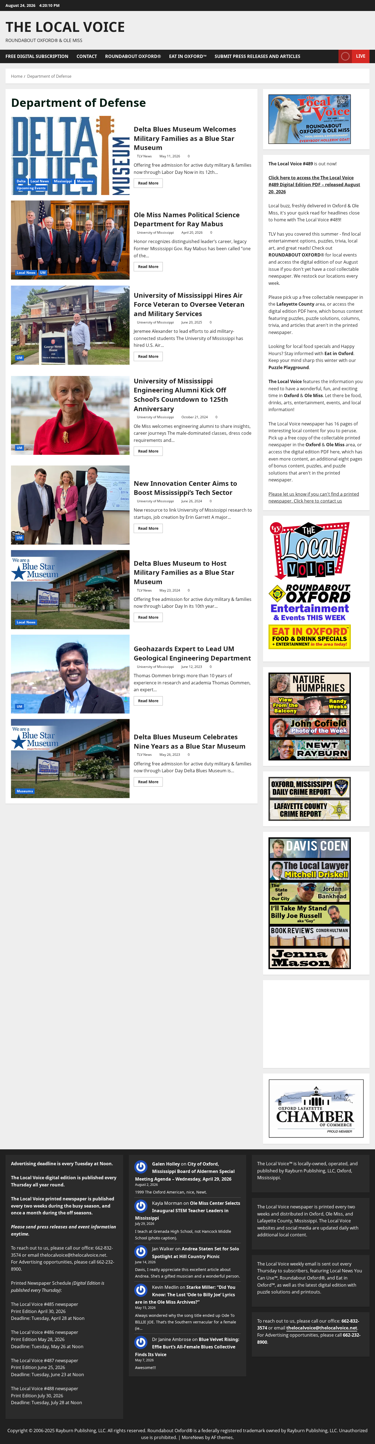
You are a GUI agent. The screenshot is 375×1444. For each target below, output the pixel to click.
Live (360, 56)
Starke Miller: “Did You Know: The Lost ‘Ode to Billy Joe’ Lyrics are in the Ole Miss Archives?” (185, 1294)
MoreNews (193, 1437)
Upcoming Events (31, 188)
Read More (150, 182)
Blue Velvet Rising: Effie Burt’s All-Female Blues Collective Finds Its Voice (187, 1346)
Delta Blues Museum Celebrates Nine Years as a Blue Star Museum (70, 758)
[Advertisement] (316, 1024)
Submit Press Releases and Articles (257, 56)
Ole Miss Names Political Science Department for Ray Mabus (70, 240)
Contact (87, 56)
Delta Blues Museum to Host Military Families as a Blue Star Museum (70, 589)
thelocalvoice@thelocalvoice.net (321, 1328)
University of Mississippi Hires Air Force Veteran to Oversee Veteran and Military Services (70, 325)
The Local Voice (65, 26)
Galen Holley (166, 1164)
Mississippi (63, 181)
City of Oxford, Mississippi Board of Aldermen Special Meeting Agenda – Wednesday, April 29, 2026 (185, 1171)
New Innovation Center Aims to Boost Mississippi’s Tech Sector (70, 505)
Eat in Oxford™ (187, 56)
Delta (21, 181)
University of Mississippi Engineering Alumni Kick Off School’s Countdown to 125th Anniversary (70, 415)
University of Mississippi (155, 232)
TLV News (144, 156)
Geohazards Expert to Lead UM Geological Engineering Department (70, 674)
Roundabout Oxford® (133, 56)
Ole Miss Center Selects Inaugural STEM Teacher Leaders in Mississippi (187, 1210)
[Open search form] (332, 56)
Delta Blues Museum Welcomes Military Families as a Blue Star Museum (70, 155)
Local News (39, 181)
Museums (85, 181)
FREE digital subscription (36, 56)
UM (43, 272)
